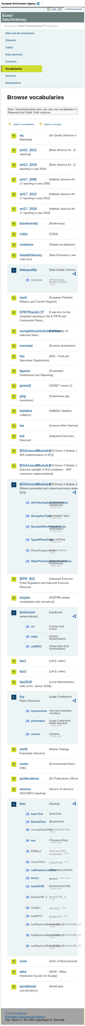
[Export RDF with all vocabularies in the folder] (74, 274)
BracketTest (38, 821)
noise (24, 764)
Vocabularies (13, 68)
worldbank (28, 986)
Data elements (14, 54)
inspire (25, 597)
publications (29, 778)
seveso (25, 789)
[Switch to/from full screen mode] (60, 9)
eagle (34, 636)
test (22, 804)
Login (53, 9)
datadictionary (31, 255)
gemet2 (25, 385)
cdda (23, 234)
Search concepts (52, 124)
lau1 (23, 661)
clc (33, 626)
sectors (35, 734)
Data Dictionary (35, 26)
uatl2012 (36, 646)
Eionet (21, 26)
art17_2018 (28, 209)
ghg (23, 396)
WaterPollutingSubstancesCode (39, 561)
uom (23, 961)
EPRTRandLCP (32, 312)
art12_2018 (28, 164)
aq (22, 135)
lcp (22, 696)
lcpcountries (39, 710)
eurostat (26, 345)
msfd (23, 749)
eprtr (23, 297)
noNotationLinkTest (39, 870)
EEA (22, 3)
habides (26, 411)
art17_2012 (28, 194)
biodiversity (29, 223)
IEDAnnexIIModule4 (34, 484)
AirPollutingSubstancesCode (39, 502)
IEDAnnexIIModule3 (34, 465)
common (26, 244)
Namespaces (13, 82)
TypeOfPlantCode (39, 539)
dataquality (28, 270)
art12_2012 (28, 150)
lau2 (23, 671)
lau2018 (26, 682)
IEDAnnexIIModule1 (34, 451)
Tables (9, 47)
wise (23, 971)
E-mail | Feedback (16, 1013)
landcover (27, 612)
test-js (35, 878)
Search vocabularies (23, 124)
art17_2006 (28, 179)
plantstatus (38, 720)
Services (10, 75)
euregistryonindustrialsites (34, 331)
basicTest (37, 813)
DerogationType (39, 515)
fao (22, 356)
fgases (25, 371)
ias (22, 425)
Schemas (11, 61)
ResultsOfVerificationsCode (39, 526)
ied (22, 436)
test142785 (37, 886)
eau (33, 840)
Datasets (10, 40)
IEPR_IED (27, 579)
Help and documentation (19, 33)
